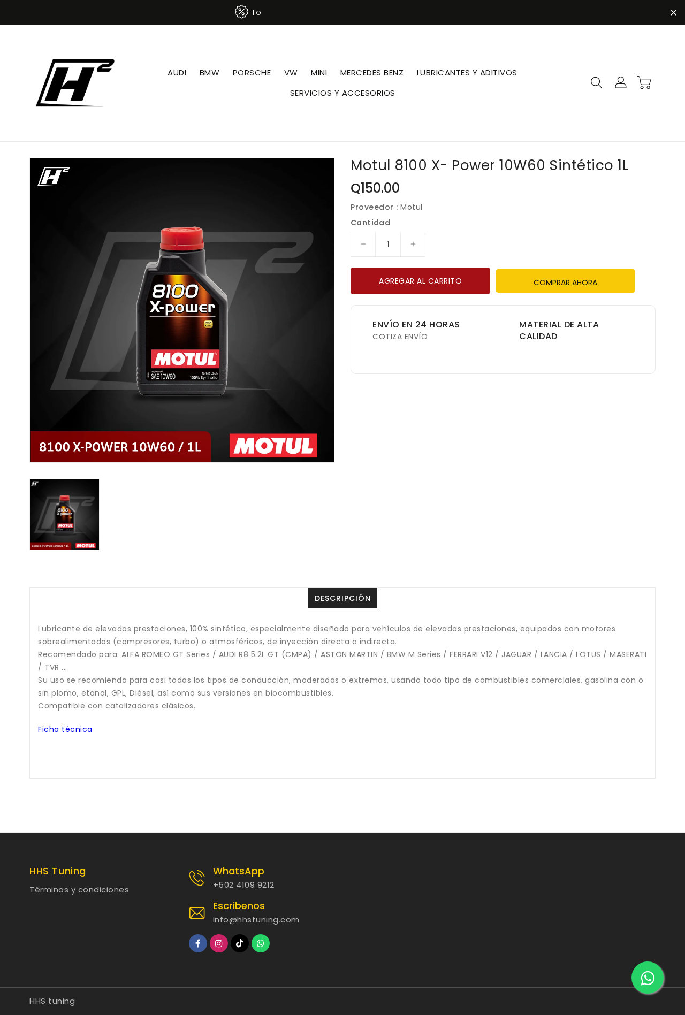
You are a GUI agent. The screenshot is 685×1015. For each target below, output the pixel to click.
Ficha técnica (65, 729)
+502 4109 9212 (244, 884)
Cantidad (370, 222)
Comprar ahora (565, 282)
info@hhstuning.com (256, 919)
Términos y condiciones (79, 889)
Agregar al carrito (420, 281)
